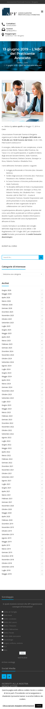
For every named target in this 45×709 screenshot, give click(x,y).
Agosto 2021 (6, 480)
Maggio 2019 (7, 541)
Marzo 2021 (6, 495)
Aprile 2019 (6, 545)
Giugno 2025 (6, 330)
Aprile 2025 (6, 337)
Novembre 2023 (8, 391)
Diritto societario (10, 619)
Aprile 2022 (6, 452)
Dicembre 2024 (7, 351)
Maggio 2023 (7, 409)
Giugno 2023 (6, 405)
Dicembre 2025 (7, 312)
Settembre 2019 (8, 534)
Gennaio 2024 (7, 387)
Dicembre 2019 (7, 524)
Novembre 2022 (8, 427)
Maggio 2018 (7, 574)
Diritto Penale (9, 633)
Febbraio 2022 (7, 459)
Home (19, 62)
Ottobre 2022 (7, 430)
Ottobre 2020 (7, 509)
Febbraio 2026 (7, 305)
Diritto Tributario (10, 626)
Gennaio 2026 (7, 308)
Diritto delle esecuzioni (12, 636)
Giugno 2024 (6, 373)
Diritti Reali (8, 615)
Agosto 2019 (6, 538)
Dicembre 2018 (7, 556)
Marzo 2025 (6, 340)
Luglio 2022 (6, 441)
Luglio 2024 (6, 369)
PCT (5, 647)
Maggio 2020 (7, 513)
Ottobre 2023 (7, 394)
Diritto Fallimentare (11, 629)
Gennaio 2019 (7, 552)
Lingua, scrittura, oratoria (13, 643)
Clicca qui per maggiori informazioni (18, 705)
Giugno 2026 (6, 290)
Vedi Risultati (22, 658)
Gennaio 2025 (7, 348)
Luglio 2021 (6, 484)
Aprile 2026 (6, 297)
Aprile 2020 (6, 516)
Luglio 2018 (6, 570)
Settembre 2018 (8, 567)
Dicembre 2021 (7, 466)
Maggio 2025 (7, 333)
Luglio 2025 (6, 326)
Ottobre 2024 (7, 358)
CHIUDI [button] (38, 706)
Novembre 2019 (8, 527)
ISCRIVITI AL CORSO (9, 246)
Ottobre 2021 (7, 473)
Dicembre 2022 (7, 423)
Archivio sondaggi (8, 662)
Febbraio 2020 (7, 520)
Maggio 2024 (7, 376)
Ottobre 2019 (7, 531)
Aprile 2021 (6, 491)
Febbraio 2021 (7, 498)
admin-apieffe (17, 126)
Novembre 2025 (8, 315)
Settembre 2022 (8, 434)
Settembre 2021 (8, 477)
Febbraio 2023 (7, 416)
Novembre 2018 (8, 559)
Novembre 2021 (8, 470)
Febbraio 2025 (7, 344)
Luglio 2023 (6, 401)
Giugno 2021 (6, 488)
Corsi (26, 62)
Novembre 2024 (8, 355)
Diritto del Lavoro (10, 622)
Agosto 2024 (6, 366)
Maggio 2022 (7, 448)
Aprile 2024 (6, 380)
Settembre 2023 (8, 398)
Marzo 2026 (6, 301)
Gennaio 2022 (7, 463)
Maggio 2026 (7, 294)
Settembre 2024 (8, 362)
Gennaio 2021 (7, 502)
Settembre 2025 (8, 322)
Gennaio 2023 (7, 419)
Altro (5, 650)
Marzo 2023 (6, 412)
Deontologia (8, 640)
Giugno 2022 (6, 445)
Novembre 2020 (8, 506)
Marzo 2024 (6, 384)
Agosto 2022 (6, 437)
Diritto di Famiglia (10, 612)
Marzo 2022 (6, 455)
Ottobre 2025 (7, 319)
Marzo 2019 (6, 549)
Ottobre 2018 (7, 563)
